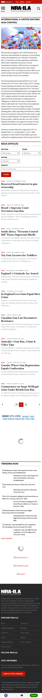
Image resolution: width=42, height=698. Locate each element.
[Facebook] (6, 696)
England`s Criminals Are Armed (19, 273)
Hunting (23, 628)
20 (16, 404)
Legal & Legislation (8, 628)
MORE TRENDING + (7, 538)
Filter (6, 174)
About (3, 637)
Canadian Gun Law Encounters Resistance (19, 319)
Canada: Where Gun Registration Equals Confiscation (20, 367)
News (3, 181)
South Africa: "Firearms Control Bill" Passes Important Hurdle (19, 233)
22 (26, 404)
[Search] (38, 8)
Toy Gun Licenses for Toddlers (19, 255)
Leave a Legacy (26, 642)
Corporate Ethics (7, 642)
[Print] (22, 696)
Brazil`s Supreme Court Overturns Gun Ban (15, 209)
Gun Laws (24, 623)
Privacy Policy (6, 647)
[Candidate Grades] (21, 566)
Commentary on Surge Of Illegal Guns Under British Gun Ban (20, 388)
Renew (22, 2)
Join (17, 2)
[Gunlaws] (21, 574)
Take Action (25, 633)
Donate (28, 2)
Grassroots (5, 633)
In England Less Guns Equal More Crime (20, 295)
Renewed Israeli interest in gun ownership (19, 185)
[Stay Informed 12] (21, 557)
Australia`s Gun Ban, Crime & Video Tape (18, 343)
